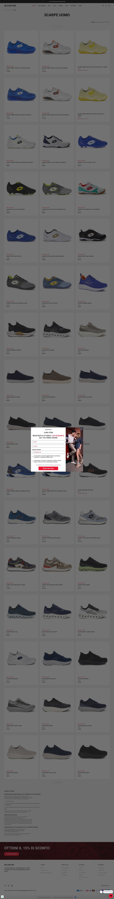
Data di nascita (36, 449)
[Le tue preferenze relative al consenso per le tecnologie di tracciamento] (2, 896)
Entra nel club (48, 468)
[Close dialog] (81, 429)
